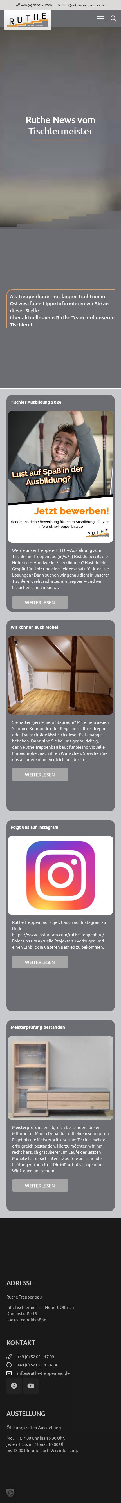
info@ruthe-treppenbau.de (43, 1373)
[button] (100, 18)
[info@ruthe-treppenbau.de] (11, 1373)
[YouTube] (31, 1386)
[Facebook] (14, 1386)
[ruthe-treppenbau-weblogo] (27, 20)
